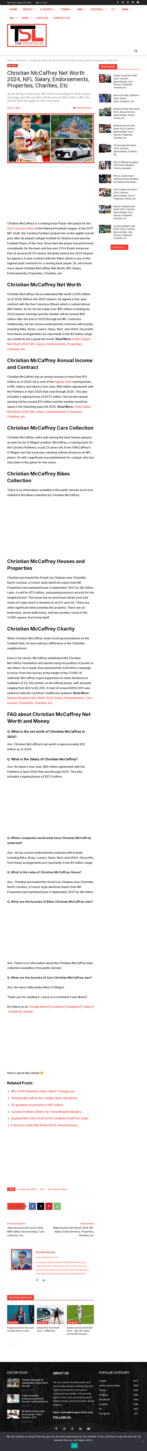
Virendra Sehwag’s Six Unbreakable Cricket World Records (35, 1383)
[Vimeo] (133, 3)
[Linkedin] (43, 1279)
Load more (118, 247)
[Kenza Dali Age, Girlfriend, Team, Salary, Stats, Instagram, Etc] (105, 98)
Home (10, 60)
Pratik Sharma (84, 107)
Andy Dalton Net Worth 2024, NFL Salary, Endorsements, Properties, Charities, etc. (49, 411)
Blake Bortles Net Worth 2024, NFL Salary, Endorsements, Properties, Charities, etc (73, 1231)
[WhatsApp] (57, 1206)
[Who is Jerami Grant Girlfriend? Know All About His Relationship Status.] (105, 179)
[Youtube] (138, 3)
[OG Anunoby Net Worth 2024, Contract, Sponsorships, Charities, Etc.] (105, 148)
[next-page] (15, 1342)
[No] (142, 1441)
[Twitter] (72, 1429)
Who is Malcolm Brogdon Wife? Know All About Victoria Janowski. (125, 165)
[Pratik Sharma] (21, 1265)
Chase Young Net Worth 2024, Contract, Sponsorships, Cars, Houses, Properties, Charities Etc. (125, 81)
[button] (135, 50)
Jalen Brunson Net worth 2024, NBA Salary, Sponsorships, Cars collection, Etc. (25, 1231)
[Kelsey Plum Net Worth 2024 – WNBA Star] (50, 1314)
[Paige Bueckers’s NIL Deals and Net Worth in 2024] (20, 1314)
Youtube (13, 1011)
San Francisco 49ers (21, 228)
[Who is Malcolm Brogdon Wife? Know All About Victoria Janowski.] (105, 165)
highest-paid (63, 381)
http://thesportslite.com (47, 1257)
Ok (74, 1445)
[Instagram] (123, 3)
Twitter (87, 1006)
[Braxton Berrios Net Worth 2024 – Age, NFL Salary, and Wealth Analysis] (80, 1314)
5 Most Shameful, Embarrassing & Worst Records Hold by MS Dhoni (35, 1398)
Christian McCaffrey (27, 1189)
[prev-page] (9, 1342)
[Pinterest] (49, 1206)
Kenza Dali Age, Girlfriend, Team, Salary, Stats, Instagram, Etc (126, 98)
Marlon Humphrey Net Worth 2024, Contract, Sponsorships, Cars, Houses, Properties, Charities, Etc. (124, 212)
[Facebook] (118, 3)
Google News (38, 1006)
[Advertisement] (50, 194)
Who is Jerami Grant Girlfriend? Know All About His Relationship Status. (126, 179)
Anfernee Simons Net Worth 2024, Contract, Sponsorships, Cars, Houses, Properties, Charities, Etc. (124, 131)
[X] (128, 3)
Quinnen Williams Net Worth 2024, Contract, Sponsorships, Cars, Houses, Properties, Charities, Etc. (124, 232)
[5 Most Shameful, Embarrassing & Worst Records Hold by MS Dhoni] (13, 1398)
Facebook (57, 1006)
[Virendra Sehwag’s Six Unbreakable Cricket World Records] (13, 1382)
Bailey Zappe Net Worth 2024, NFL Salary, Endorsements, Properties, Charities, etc (48, 344)
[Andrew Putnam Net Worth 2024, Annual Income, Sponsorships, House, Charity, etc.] (105, 112)
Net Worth (21, 60)
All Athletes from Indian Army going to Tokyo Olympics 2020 (33, 1414)
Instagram (73, 1006)
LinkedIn (27, 1011)
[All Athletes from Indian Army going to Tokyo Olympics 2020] (13, 1414)
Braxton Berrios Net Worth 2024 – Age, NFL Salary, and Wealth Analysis (80, 1331)
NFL (42, 1189)
